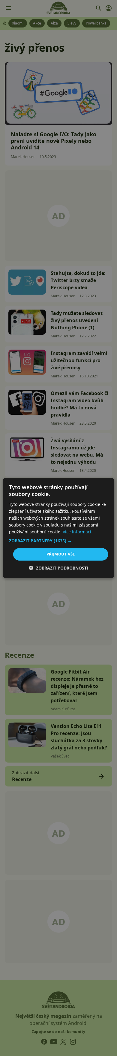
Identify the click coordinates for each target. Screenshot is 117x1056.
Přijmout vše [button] (60, 554)
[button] (58, 541)
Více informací (77, 532)
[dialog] (58, 528)
